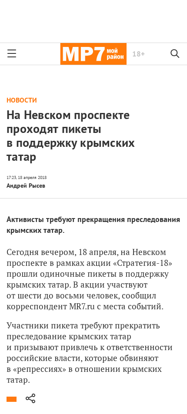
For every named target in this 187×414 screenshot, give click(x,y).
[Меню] (11, 54)
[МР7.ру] (93, 54)
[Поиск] (175, 54)
